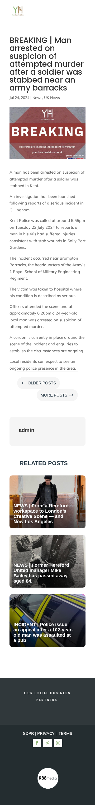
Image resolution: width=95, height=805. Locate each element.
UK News (52, 97)
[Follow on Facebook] (37, 743)
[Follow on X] (47, 743)
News (37, 97)
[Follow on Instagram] (58, 743)
